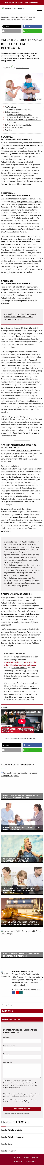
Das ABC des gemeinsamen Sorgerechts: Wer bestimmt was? (21, 828)
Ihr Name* (6, 1037)
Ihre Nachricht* (7, 1062)
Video (9, 130)
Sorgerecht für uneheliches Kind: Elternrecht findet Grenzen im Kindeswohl (19, 890)
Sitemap (35, 1158)
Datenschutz (30, 1162)
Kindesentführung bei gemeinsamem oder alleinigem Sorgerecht (20, 796)
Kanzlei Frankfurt (8, 1151)
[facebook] (13, 992)
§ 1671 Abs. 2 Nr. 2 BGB (16, 247)
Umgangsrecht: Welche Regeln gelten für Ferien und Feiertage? (21, 955)
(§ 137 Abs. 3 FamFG (19, 668)
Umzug (9, 482)
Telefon (5, 1054)
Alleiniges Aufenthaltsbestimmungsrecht (23, 117)
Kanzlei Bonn (6, 1144)
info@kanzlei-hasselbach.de (20, 1096)
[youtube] (17, 992)
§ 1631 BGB (27, 148)
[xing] (21, 992)
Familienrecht (22, 17)
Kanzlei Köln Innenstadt (11, 1130)
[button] (11, 26)
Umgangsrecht (31, 738)
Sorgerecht (30, 17)
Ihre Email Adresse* (9, 1046)
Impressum (18, 1162)
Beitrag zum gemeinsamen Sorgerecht (26, 201)
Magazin (14, 17)
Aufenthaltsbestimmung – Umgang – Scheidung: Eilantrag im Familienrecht (21, 923)
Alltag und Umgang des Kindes (19, 125)
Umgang (33, 422)
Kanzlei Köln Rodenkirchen (12, 1137)
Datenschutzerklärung (22, 1102)
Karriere (17, 1158)
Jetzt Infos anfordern (22, 1109)
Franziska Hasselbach (22, 68)
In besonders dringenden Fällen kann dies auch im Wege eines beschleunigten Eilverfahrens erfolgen (20, 317)
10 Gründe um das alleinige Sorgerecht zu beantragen (16, 860)
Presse (26, 1158)
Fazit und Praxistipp (15, 127)
